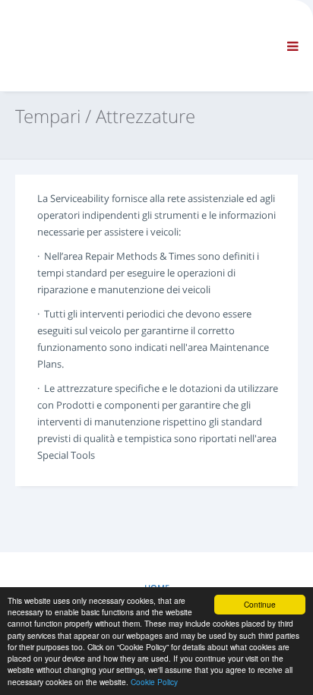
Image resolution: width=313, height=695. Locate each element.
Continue (260, 604)
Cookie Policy (154, 681)
